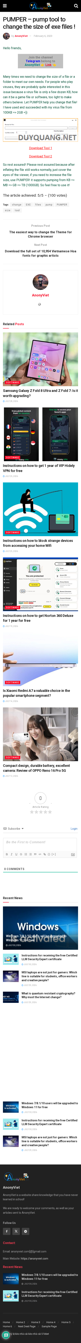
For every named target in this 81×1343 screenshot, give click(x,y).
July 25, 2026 (11, 476)
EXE (28, 204)
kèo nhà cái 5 (35, 1334)
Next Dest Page (26, 1326)
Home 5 (66, 1322)
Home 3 (35, 1322)
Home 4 (50, 1322)
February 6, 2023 (43, 35)
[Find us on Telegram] (25, 1231)
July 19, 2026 (11, 626)
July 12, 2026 (11, 776)
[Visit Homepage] (40, 6)
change (16, 204)
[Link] (44, 854)
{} (49, 854)
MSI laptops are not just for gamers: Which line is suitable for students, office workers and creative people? (49, 976)
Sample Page (49, 1326)
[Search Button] (76, 6)
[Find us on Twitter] (16, 1231)
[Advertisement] (40, 1055)
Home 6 (7, 1326)
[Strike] (20, 854)
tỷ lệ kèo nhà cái (19, 1334)
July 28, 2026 (11, 401)
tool (17, 210)
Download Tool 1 (40, 148)
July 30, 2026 (14, 945)
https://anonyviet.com (34, 1258)
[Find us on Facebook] (6, 1231)
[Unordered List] (30, 854)
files (38, 204)
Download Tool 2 (40, 156)
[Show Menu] (5, 6)
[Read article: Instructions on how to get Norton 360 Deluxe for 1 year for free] (40, 584)
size (7, 210)
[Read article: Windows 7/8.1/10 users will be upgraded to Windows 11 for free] (11, 1107)
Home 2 (20, 1322)
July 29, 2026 (30, 985)
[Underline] (16, 854)
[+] (54, 854)
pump (49, 204)
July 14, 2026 (11, 701)
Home (6, 1322)
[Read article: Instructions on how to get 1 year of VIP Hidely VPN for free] (40, 434)
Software (12, 382)
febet (46, 1334)
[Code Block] (39, 854)
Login (73, 828)
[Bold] (6, 854)
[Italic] (11, 854)
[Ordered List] (25, 854)
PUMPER (62, 204)
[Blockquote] (35, 854)
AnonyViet (21, 35)
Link (48, 65)
